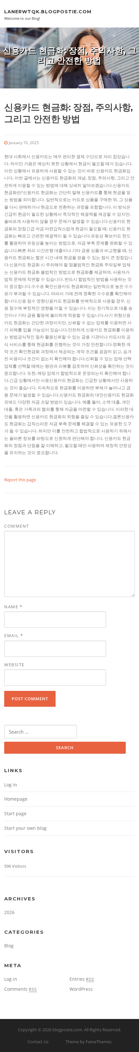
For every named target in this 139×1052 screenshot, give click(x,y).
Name (13, 607)
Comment (16, 526)
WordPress (81, 989)
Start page (15, 813)
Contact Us (37, 1042)
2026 (9, 912)
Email (13, 635)
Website (14, 665)
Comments (20, 989)
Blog (9, 946)
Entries (82, 979)
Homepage (15, 799)
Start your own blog (25, 828)
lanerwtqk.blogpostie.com (47, 11)
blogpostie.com (67, 1030)
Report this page (20, 480)
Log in (10, 785)
